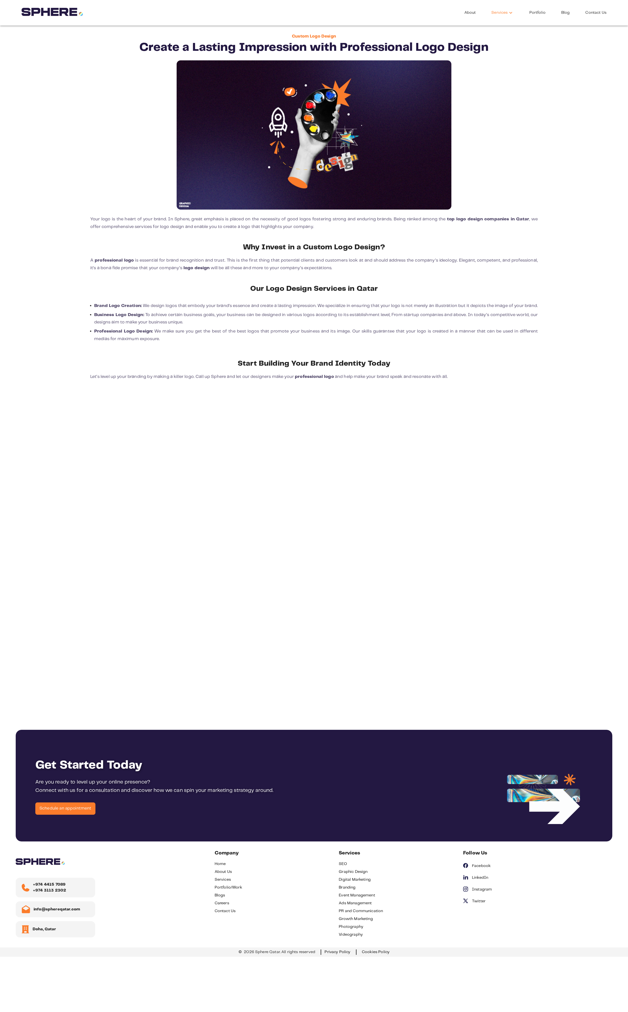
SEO (343, 864)
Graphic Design (353, 872)
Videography (351, 934)
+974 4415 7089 (49, 884)
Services (499, 12)
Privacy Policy (337, 952)
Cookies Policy (376, 952)
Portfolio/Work (228, 887)
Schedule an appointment (65, 808)
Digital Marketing (355, 879)
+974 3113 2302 (49, 890)
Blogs (220, 895)
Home (220, 864)
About (470, 12)
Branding (347, 887)
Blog (565, 12)
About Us (223, 872)
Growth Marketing (356, 919)
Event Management (357, 895)
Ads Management (355, 903)
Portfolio (537, 12)
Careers (222, 903)
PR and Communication (361, 911)
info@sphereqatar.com (57, 909)
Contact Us (595, 12)
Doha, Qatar (44, 929)
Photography (351, 927)
